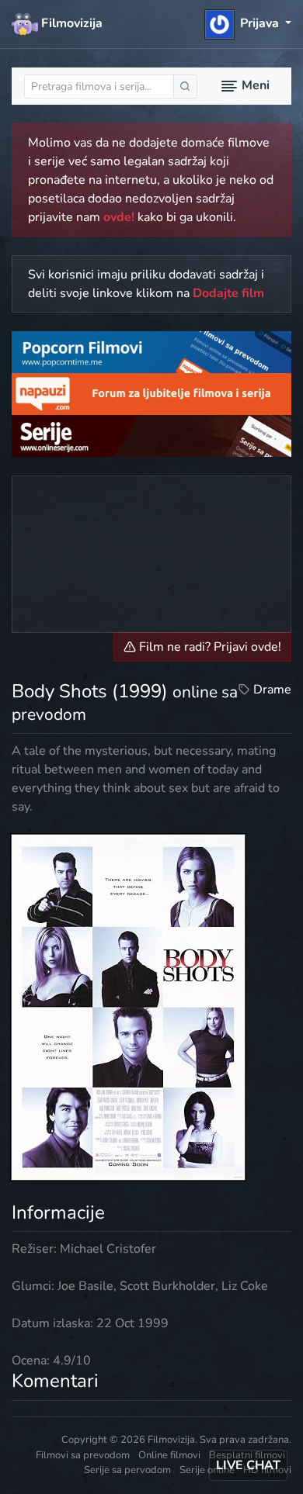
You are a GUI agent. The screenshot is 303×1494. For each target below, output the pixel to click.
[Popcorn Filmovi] (151, 351)
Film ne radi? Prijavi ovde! (208, 646)
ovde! (118, 217)
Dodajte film (228, 293)
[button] (248, 23)
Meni (254, 85)
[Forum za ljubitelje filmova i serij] (151, 393)
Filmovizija (70, 23)
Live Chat (248, 1465)
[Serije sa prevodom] (151, 434)
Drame (272, 689)
